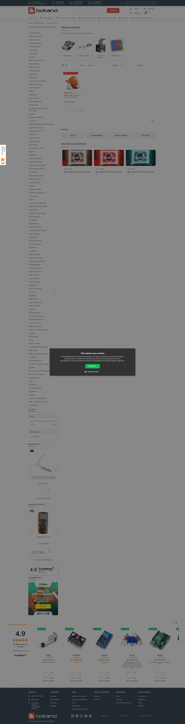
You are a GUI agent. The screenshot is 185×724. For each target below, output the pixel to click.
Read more (121, 361)
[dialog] (92, 362)
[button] (92, 371)
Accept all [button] (93, 366)
